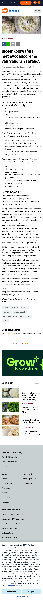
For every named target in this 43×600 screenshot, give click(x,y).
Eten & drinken (7, 38)
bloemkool (7, 312)
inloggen (11, 333)
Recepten (6, 497)
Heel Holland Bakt (10, 537)
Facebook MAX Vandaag (12, 514)
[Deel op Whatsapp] (8, 44)
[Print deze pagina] (18, 44)
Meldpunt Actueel (9, 533)
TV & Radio (7, 483)
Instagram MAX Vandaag (13, 519)
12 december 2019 (10, 307)
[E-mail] (13, 44)
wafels (5, 321)
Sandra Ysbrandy (10, 316)
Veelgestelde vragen (11, 461)
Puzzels (5, 492)
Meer (37, 383)
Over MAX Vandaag (10, 457)
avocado (24, 307)
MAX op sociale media (11, 523)
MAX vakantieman (10, 528)
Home (4, 478)
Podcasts (5, 502)
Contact (5, 466)
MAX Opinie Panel (31, 478)
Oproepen (27, 483)
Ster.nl (27, 343)
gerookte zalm (20, 312)
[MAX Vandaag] (10, 11)
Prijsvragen (6, 488)
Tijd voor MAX (25, 316)
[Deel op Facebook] (4, 44)
